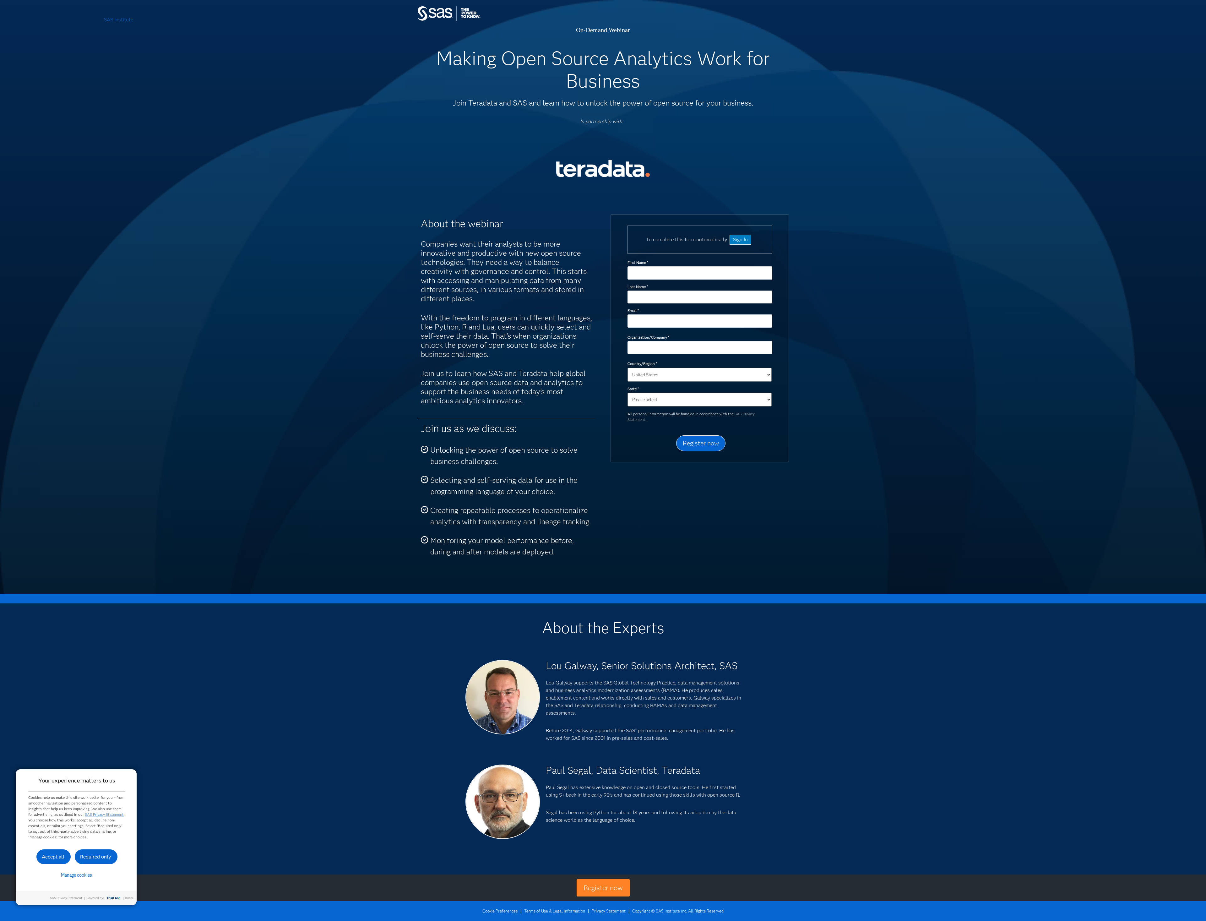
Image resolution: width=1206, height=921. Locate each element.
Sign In (740, 240)
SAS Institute (479, 19)
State (632, 388)
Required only (95, 857)
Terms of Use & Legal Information (554, 910)
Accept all (53, 857)
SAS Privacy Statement (104, 814)
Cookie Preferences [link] (500, 910)
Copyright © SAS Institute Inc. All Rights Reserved (678, 910)
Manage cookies (76, 875)
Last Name (637, 286)
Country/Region (642, 363)
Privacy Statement (609, 910)
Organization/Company (648, 337)
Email (632, 310)
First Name (637, 262)
